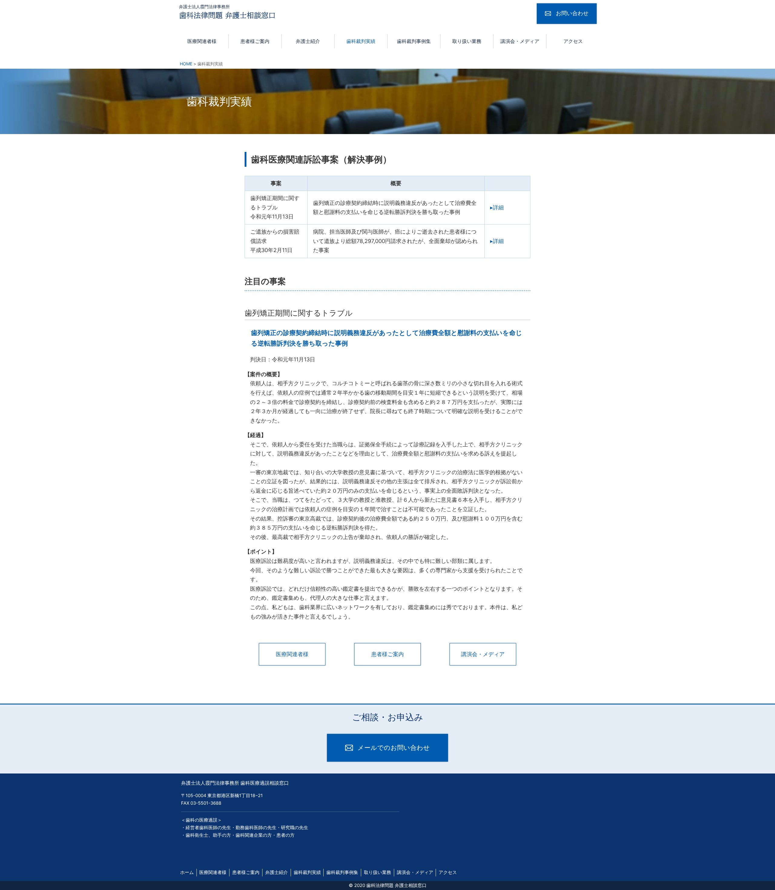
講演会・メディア (519, 41)
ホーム (187, 872)
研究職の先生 (294, 827)
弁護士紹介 (308, 41)
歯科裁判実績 (360, 41)
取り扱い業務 (466, 41)
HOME (186, 63)
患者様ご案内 (254, 41)
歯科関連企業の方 (254, 835)
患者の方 (285, 835)
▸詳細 (497, 207)
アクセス (573, 41)
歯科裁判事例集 (414, 41)
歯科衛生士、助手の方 (208, 835)
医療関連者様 (201, 41)
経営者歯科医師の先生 (208, 827)
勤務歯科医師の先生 (256, 827)
